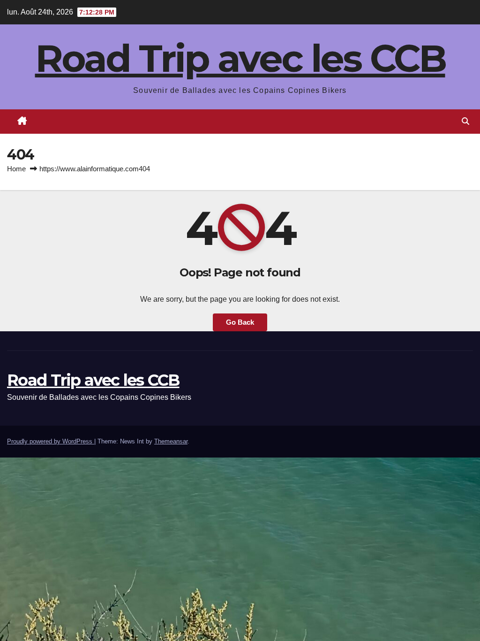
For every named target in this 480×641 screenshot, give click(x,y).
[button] (465, 121)
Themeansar (171, 441)
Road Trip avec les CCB (240, 58)
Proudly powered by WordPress (50, 441)
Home (16, 169)
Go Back (240, 322)
